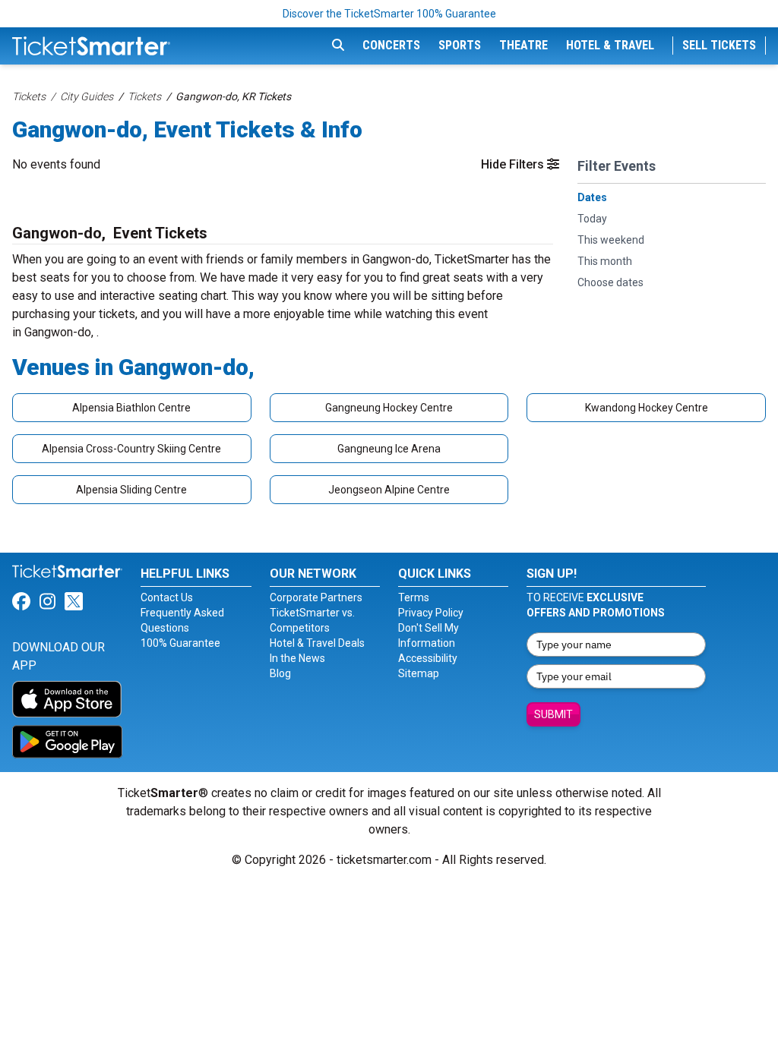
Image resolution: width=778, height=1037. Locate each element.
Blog (280, 673)
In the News (297, 658)
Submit (553, 714)
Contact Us (167, 597)
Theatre (523, 45)
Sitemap (418, 673)
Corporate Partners (316, 597)
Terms (413, 597)
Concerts (391, 45)
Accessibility (427, 658)
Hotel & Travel (610, 45)
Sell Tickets (719, 45)
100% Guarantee (180, 643)
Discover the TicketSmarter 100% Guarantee (389, 14)
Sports (459, 45)
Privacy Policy (430, 613)
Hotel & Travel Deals (317, 643)
